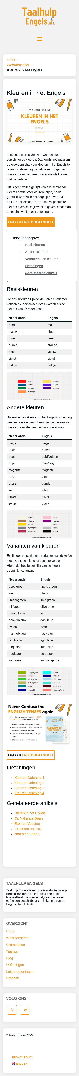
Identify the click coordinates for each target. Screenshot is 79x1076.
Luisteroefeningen (20, 971)
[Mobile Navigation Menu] (39, 39)
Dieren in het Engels (30, 813)
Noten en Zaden (27, 834)
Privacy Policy (22, 1057)
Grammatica (15, 945)
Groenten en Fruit (28, 829)
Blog (9, 958)
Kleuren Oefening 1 (29, 777)
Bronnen (12, 978)
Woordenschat (18, 65)
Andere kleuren (37, 252)
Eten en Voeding (27, 823)
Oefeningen (34, 266)
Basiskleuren (35, 245)
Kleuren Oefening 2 (29, 783)
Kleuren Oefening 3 (29, 788)
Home (11, 60)
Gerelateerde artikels (41, 273)
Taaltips (12, 951)
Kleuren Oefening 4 (29, 793)
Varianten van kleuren (41, 259)
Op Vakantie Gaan (29, 818)
